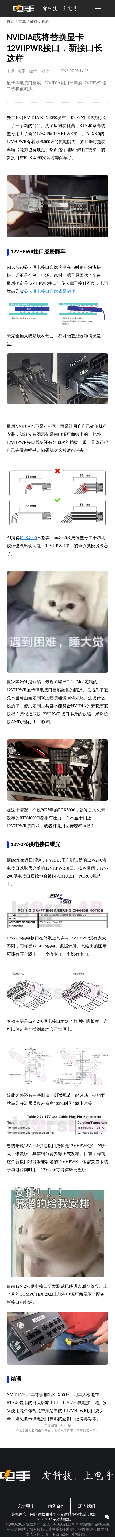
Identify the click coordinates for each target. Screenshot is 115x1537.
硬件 (34, 21)
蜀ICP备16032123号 (59, 1524)
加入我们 (86, 1506)
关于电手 (26, 1506)
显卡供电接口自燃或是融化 (49, 291)
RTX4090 (28, 537)
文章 (22, 21)
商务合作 (56, 1506)
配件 (45, 21)
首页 (10, 21)
